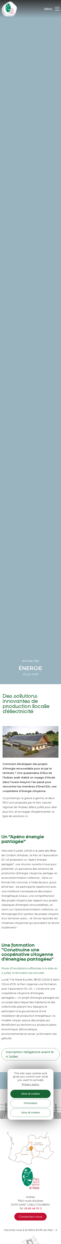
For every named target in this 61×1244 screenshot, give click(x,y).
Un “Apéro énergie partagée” (22, 839)
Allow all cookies (30, 1093)
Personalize (30, 1103)
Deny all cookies (30, 1112)
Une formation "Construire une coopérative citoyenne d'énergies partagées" (27, 952)
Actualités (30, 661)
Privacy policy (30, 1084)
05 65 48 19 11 (33, 1208)
